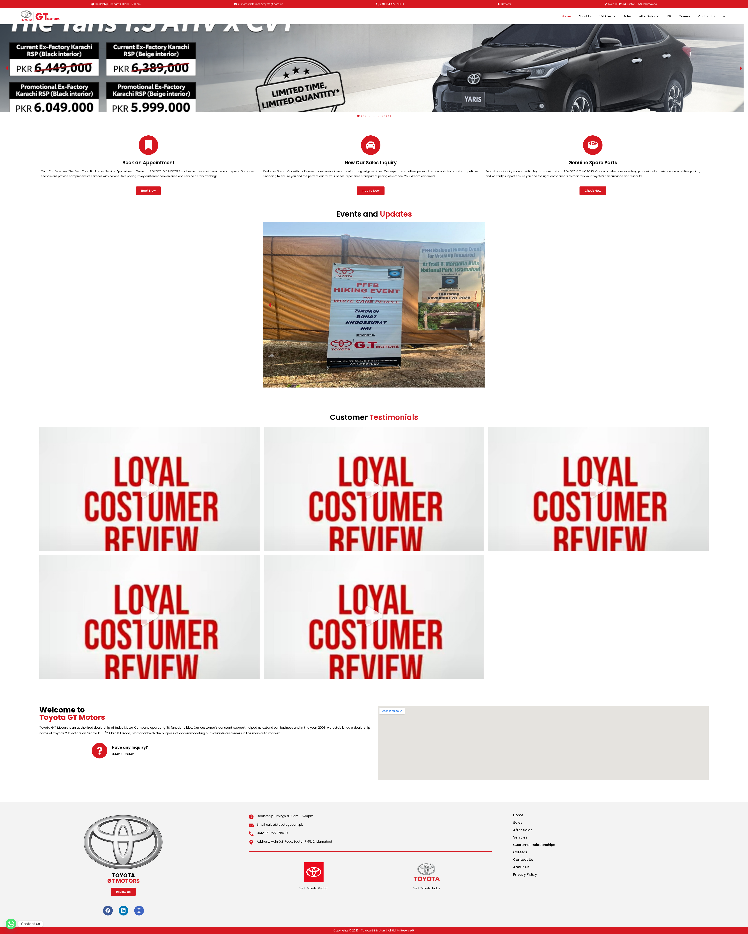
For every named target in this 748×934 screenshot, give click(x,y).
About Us (585, 16)
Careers (685, 16)
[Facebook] (108, 910)
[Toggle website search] (725, 16)
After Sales (647, 16)
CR (669, 16)
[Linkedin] (123, 910)
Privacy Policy (525, 874)
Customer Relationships (534, 844)
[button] (7, 68)
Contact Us (706, 16)
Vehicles (606, 16)
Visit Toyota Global (313, 888)
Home (566, 16)
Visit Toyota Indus (426, 888)
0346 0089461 (124, 753)
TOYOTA (123, 878)
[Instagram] (139, 910)
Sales (627, 16)
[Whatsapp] (11, 924)
